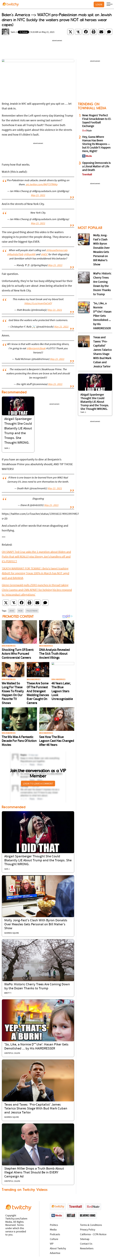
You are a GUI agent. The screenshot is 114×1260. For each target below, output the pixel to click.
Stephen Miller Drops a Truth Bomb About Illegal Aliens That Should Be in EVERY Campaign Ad (34, 1172)
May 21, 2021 (38, 195)
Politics (54, 1225)
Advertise (55, 1253)
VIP (51, 1243)
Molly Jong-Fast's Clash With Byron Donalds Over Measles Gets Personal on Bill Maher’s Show (35, 924)
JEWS (11, 610)
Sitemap (84, 1239)
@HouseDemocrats (56, 250)
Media (53, 1229)
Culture (54, 1239)
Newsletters (87, 1248)
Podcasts (55, 1234)
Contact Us (86, 1243)
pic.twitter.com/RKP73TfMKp (41, 184)
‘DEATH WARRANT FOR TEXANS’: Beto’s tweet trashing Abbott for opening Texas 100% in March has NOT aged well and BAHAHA (35, 573)
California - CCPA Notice (93, 1234)
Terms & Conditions (91, 1225)
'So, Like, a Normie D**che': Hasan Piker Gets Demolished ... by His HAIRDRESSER (102, 316)
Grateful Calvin (12, 1053)
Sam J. (14, 32)
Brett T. (8, 993)
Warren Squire (11, 933)
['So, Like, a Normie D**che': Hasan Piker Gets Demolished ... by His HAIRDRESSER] (38, 1020)
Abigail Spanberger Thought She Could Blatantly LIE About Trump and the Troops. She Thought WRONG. (38, 860)
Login (99, 4)
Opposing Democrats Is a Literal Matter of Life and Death (96, 167)
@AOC (44, 254)
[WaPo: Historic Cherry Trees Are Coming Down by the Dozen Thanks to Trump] (38, 960)
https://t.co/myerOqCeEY (38, 303)
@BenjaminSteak (36, 348)
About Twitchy (58, 1248)
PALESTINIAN (32, 610)
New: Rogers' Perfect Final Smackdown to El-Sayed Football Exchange (96, 121)
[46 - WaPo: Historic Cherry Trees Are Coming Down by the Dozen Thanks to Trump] (84, 277)
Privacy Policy (87, 1229)
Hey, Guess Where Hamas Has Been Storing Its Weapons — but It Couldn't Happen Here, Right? (96, 144)
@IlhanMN (29, 254)
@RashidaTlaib (15, 254)
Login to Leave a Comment (38, 783)
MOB (20, 610)
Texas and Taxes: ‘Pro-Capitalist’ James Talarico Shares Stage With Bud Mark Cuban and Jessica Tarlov (35, 1108)
